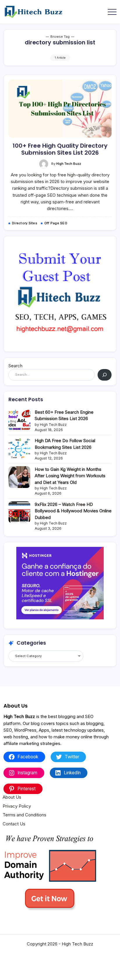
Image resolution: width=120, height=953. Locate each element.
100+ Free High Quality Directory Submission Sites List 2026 (60, 149)
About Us (12, 797)
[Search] (105, 374)
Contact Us (14, 824)
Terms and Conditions (24, 815)
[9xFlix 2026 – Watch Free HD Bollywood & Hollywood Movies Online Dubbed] (19, 512)
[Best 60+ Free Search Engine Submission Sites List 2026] (19, 420)
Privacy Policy (17, 806)
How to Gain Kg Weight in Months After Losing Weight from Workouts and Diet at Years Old (70, 475)
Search (15, 365)
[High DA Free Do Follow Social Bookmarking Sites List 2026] (19, 448)
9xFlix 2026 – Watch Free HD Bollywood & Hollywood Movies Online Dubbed (73, 511)
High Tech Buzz (68, 164)
